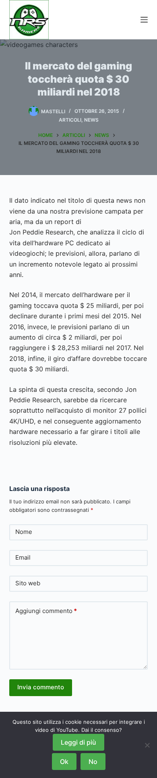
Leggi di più (78, 742)
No (93, 762)
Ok (64, 762)
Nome (23, 532)
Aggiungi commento (46, 611)
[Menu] (144, 19)
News (91, 120)
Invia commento (40, 687)
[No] (147, 745)
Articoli (70, 120)
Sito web (27, 583)
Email (23, 557)
